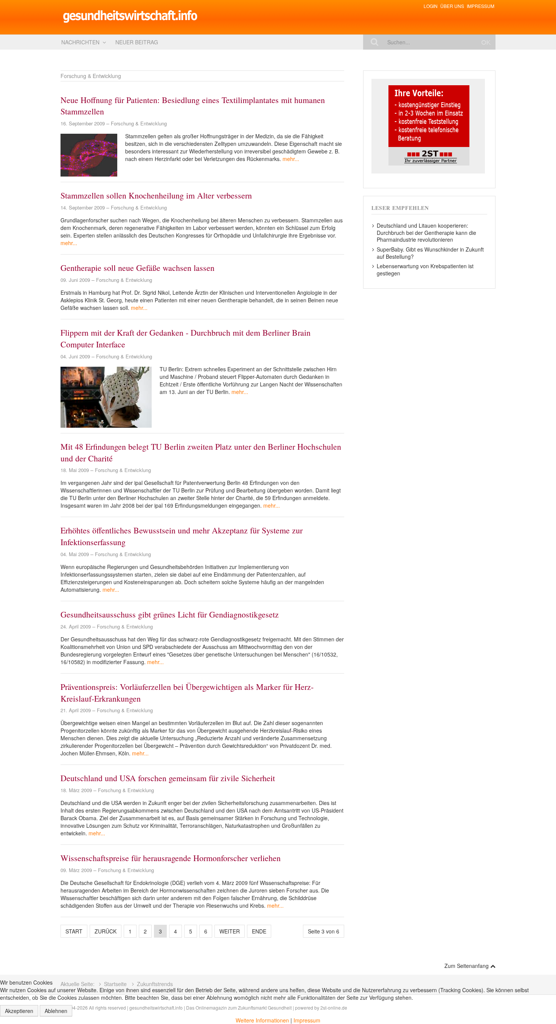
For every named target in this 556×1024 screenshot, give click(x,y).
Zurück (105, 931)
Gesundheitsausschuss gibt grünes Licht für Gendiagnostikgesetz (170, 614)
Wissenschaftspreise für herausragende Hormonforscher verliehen (171, 857)
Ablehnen (56, 1011)
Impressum (480, 6)
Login (431, 6)
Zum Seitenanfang (467, 965)
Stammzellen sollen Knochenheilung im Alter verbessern (156, 195)
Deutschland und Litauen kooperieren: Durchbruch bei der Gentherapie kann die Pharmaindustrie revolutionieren (426, 232)
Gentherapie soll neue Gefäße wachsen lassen (137, 267)
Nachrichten (80, 42)
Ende (259, 931)
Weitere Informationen (262, 1020)
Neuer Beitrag (136, 42)
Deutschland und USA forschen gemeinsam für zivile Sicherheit (168, 777)
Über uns (452, 6)
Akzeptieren (19, 1011)
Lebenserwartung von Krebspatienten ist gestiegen (425, 269)
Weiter (229, 931)
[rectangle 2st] (428, 125)
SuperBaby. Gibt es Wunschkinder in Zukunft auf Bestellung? (430, 252)
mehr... (291, 159)
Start (73, 931)
